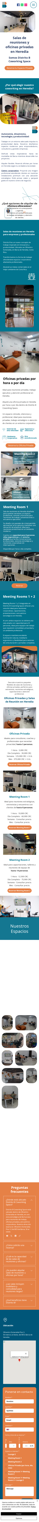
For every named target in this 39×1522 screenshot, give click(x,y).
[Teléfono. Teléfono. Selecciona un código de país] (8, 1429)
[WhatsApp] (22, 4)
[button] (7, 1236)
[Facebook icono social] (18, 4)
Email (7, 1416)
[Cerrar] (36, 1502)
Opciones (19, 1518)
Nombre (8, 1397)
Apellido (8, 1407)
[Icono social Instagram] (25, 4)
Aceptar (18, 1514)
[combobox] (12, 1446)
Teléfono (8, 1426)
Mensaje (8, 1485)
